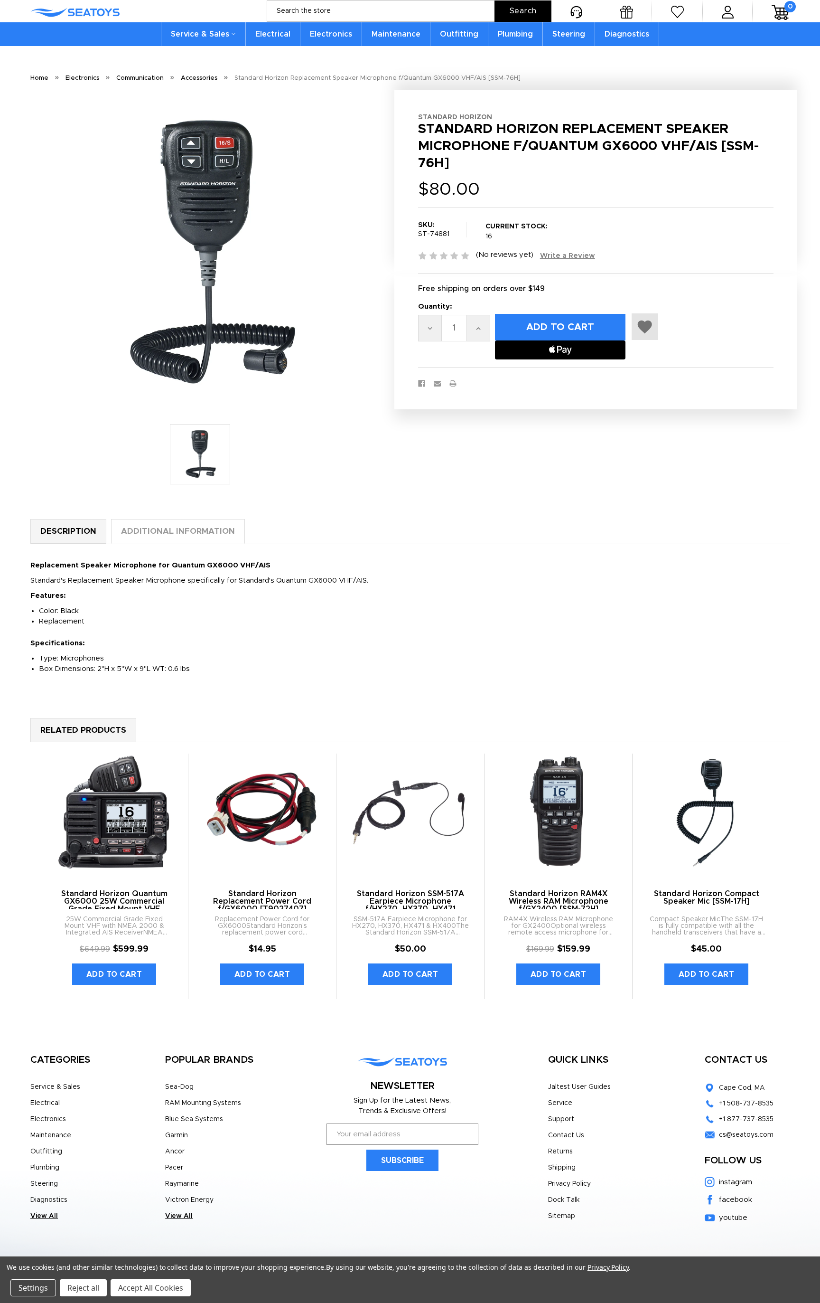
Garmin (176, 1135)
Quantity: (435, 306)
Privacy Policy (569, 1183)
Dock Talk (563, 1200)
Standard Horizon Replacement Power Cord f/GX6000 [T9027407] (262, 901)
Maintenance (396, 34)
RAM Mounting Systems (203, 1103)
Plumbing (515, 34)
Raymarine (182, 1183)
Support (561, 1119)
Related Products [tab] (83, 730)
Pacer (174, 1167)
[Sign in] (728, 11)
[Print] (453, 383)
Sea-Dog (179, 1087)
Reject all (83, 1288)
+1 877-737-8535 (746, 1119)
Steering (568, 34)
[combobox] (409, 11)
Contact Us (566, 1135)
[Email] (437, 383)
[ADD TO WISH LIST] (645, 326)
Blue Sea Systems (194, 1119)
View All (44, 1216)
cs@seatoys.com (746, 1135)
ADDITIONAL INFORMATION (178, 531)
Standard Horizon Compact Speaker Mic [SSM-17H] (706, 897)
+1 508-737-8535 (746, 1103)
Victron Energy (189, 1200)
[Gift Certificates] (626, 11)
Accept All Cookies (150, 1288)
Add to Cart (114, 974)
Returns (560, 1151)
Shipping (562, 1167)
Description (68, 531)
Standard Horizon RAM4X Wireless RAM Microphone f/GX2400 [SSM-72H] (558, 901)
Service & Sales (200, 34)
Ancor (175, 1151)
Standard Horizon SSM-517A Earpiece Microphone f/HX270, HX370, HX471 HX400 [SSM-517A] (410, 905)
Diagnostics (627, 34)
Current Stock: (516, 231)
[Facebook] (421, 383)
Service (560, 1103)
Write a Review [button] (567, 255)
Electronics (331, 34)
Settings (33, 1288)
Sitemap (561, 1216)
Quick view (114, 812)
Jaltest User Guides (579, 1087)
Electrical (272, 34)
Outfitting (459, 34)
